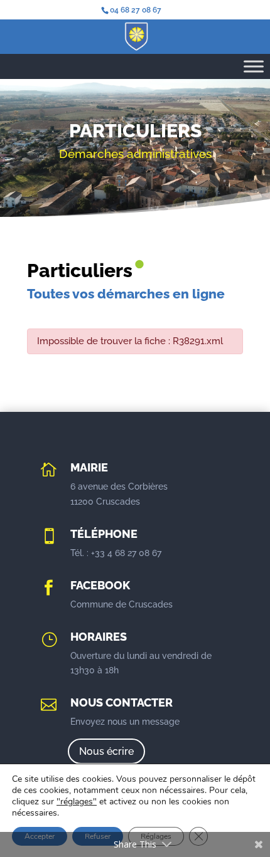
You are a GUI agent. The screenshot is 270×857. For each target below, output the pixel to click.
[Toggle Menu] (254, 66)
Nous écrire (106, 751)
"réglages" (77, 801)
